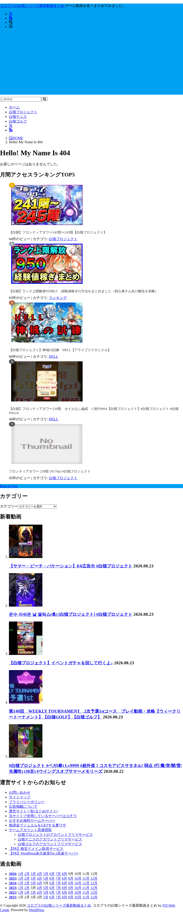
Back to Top (8, 486)
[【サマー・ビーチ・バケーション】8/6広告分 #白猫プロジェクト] (25, 557)
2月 (27, 874)
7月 (58, 874)
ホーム (14, 107)
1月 (20, 874)
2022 (12, 892)
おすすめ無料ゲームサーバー (32, 820)
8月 (64, 874)
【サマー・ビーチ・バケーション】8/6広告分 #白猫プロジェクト (70, 566)
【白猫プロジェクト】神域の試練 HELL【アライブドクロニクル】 (60, 350)
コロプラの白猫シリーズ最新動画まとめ (59, 905)
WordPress (36, 910)
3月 (33, 874)
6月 (52, 874)
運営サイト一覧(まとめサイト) (33, 811)
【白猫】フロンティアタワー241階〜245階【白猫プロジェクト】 (58, 232)
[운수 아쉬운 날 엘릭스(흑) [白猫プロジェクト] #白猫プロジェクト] (25, 605)
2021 (12, 897)
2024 (12, 883)
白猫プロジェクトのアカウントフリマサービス (55, 834)
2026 (12, 874)
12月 (94, 878)
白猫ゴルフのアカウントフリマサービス (50, 844)
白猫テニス (18, 117)
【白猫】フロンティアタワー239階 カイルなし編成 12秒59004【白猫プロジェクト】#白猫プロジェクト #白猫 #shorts (94, 411)
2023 (12, 888)
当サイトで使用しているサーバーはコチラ (43, 816)
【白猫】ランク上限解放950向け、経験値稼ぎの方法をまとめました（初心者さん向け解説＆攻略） (83, 291)
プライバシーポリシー (27, 802)
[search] (44, 99)
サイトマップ (19, 797)
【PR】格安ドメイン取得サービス (36, 849)
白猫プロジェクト (23, 112)
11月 (85, 878)
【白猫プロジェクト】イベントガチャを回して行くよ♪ (61, 662)
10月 (77, 878)
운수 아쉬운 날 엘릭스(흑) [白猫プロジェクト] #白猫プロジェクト (70, 614)
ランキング (58, 298)
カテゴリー (9, 506)
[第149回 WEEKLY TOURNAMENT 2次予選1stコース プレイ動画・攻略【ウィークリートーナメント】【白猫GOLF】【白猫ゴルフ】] (25, 702)
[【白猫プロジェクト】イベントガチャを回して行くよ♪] (25, 654)
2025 (12, 878)
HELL (53, 356)
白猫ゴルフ (18, 121)
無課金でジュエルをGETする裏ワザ (37, 825)
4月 (39, 874)
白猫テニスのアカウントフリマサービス (50, 839)
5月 (45, 874)
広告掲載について (23, 806)
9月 (70, 878)
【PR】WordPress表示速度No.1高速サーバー (44, 853)
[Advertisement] (91, 63)
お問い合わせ (19, 792)
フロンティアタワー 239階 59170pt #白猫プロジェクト (50, 471)
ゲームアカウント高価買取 (30, 830)
